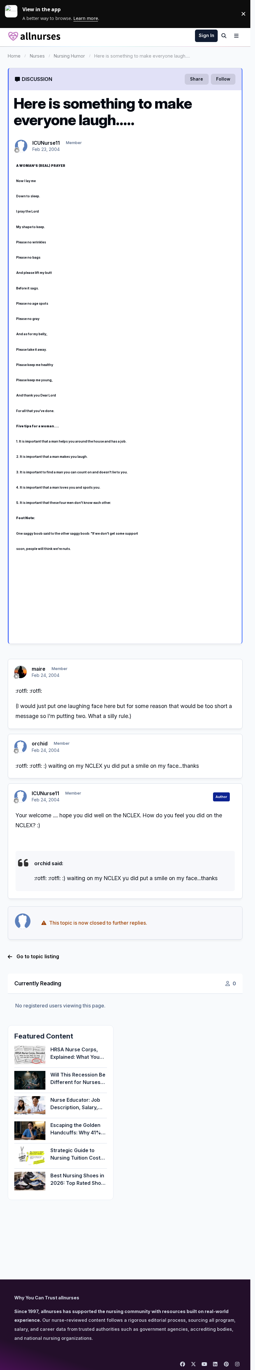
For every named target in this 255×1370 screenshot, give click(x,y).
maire (38, 669)
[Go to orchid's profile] (20, 746)
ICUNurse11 (46, 143)
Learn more (13, 13)
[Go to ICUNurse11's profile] (21, 146)
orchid (40, 743)
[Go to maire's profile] (20, 672)
